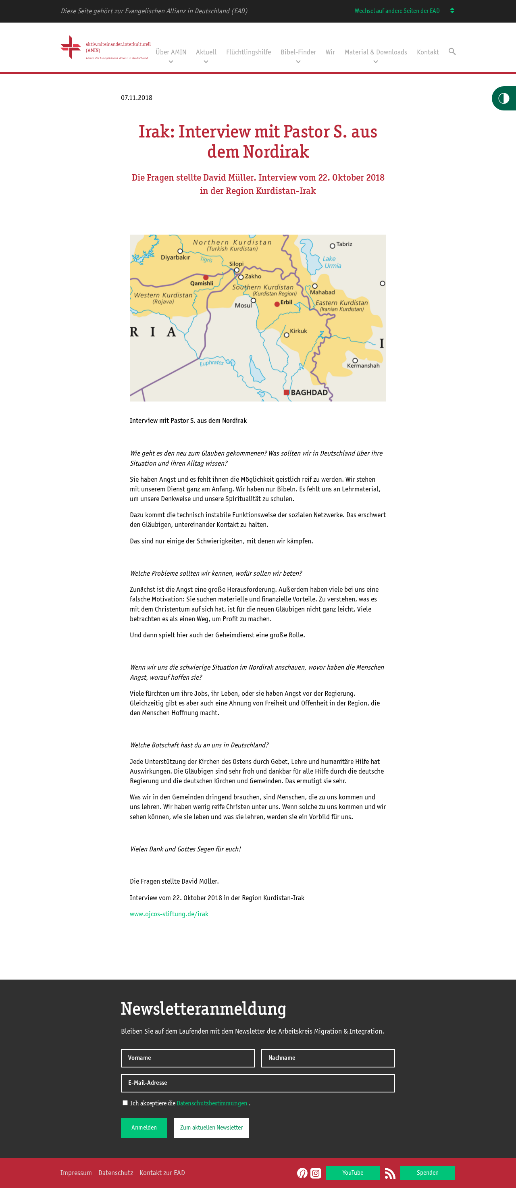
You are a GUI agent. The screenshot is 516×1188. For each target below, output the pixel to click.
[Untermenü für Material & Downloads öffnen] (376, 61)
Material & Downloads (376, 52)
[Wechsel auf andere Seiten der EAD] (448, 11)
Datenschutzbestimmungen (212, 1104)
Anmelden (144, 1128)
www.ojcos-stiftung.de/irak (169, 914)
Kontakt (428, 52)
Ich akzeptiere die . (190, 1104)
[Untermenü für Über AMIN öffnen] (171, 61)
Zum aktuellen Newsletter (211, 1128)
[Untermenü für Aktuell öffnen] (206, 61)
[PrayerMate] (301, 1173)
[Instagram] (315, 1174)
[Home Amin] (105, 61)
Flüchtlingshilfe (248, 52)
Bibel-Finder (298, 52)
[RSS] (390, 1174)
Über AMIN (171, 52)
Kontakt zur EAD (162, 1173)
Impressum (76, 1173)
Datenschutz (115, 1173)
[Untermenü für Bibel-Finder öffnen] (298, 61)
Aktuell (206, 52)
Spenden (428, 1173)
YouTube (353, 1173)
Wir (330, 52)
